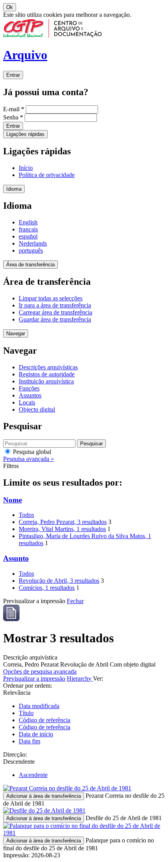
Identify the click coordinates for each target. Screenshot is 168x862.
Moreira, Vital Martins (62, 529)
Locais (27, 402)
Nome (12, 500)
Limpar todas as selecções (50, 298)
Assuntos (30, 395)
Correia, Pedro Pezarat (63, 522)
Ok (9, 7)
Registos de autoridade (47, 374)
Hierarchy (80, 678)
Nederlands (33, 243)
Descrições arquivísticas (48, 367)
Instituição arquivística (46, 381)
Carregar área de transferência (55, 312)
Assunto (16, 558)
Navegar (15, 333)
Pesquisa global (31, 451)
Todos (26, 514)
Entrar (13, 75)
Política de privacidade (47, 175)
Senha (13, 117)
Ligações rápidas (25, 134)
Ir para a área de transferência (55, 305)
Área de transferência (30, 264)
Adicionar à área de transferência (43, 796)
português (31, 250)
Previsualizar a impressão (34, 678)
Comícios (47, 587)
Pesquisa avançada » (28, 458)
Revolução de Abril (59, 580)
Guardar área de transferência (55, 319)
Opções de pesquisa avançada (40, 671)
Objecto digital (37, 409)
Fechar (75, 601)
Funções (29, 388)
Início (26, 167)
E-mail (13, 109)
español (28, 236)
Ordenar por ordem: (27, 685)
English (28, 222)
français (28, 229)
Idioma (13, 189)
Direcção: (15, 754)
